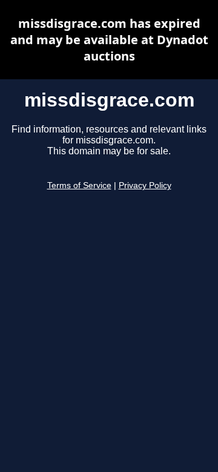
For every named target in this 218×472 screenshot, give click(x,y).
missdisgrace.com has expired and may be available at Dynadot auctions (109, 39)
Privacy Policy (145, 185)
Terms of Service (79, 185)
